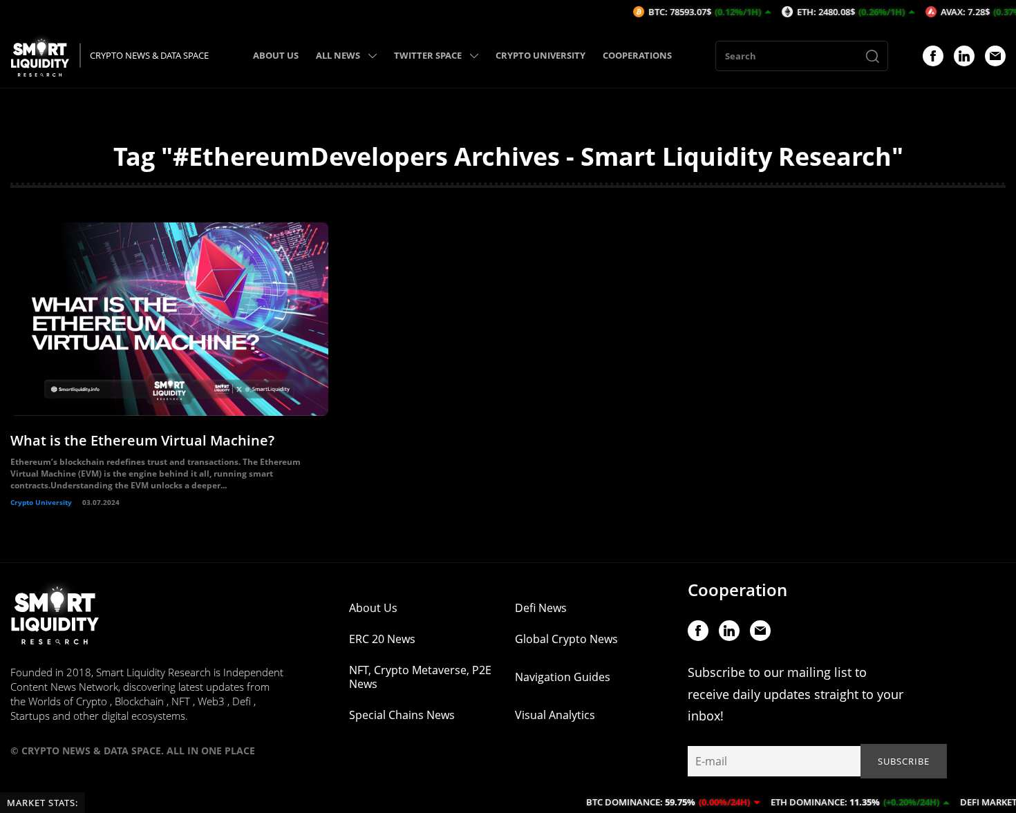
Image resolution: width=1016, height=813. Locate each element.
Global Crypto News (566, 639)
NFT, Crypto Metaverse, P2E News (420, 676)
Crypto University (41, 502)
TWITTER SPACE (428, 55)
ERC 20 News (382, 639)
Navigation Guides (562, 677)
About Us (373, 607)
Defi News (541, 607)
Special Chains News (402, 715)
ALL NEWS (338, 55)
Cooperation (737, 589)
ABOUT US (276, 55)
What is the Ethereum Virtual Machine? (142, 440)
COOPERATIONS (637, 55)
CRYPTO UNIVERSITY (540, 55)
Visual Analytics (555, 715)
